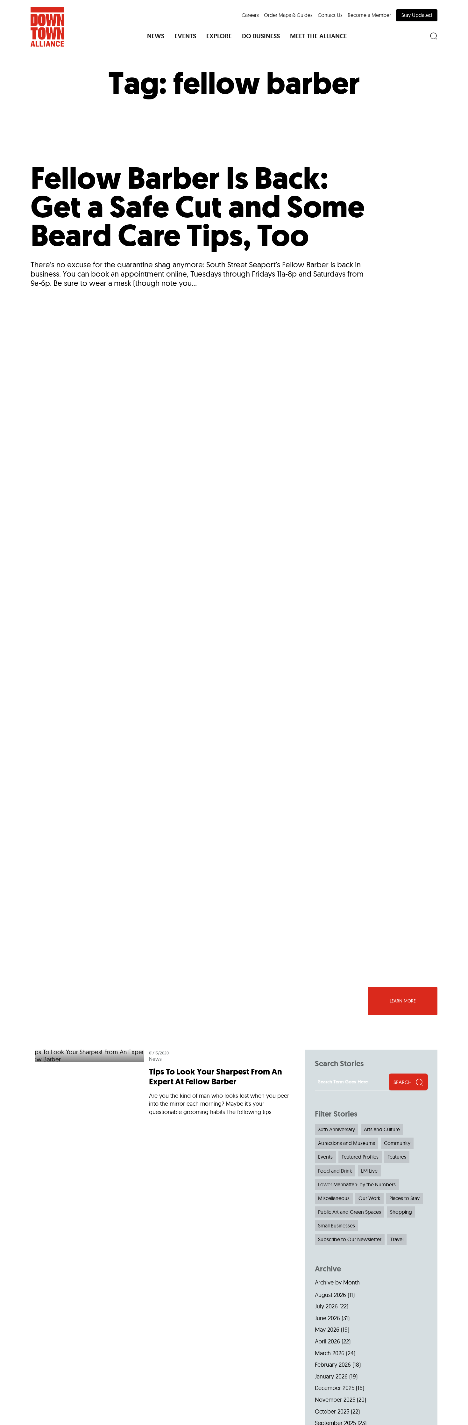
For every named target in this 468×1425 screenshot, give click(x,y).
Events (325, 1157)
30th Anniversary (336, 1129)
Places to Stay (404, 1198)
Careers (250, 15)
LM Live (369, 1171)
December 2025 (334, 1388)
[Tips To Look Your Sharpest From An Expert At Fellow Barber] (165, 1085)
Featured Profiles (360, 1157)
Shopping (401, 1212)
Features (396, 1157)
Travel (396, 1239)
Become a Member (369, 15)
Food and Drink (335, 1171)
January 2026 (331, 1376)
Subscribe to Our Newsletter (349, 1239)
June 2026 (327, 1318)
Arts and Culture (382, 1129)
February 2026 (333, 1364)
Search (403, 1082)
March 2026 (329, 1353)
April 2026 (327, 1341)
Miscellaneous (334, 1198)
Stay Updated (416, 15)
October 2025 (332, 1411)
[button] (155, 36)
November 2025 (335, 1399)
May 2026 (327, 1329)
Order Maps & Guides (288, 15)
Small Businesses (336, 1225)
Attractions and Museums (346, 1143)
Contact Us (330, 15)
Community (397, 1143)
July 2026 (326, 1306)
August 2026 (330, 1294)
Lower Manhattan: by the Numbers (357, 1184)
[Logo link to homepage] (47, 27)
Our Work (369, 1198)
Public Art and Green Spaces (349, 1212)
